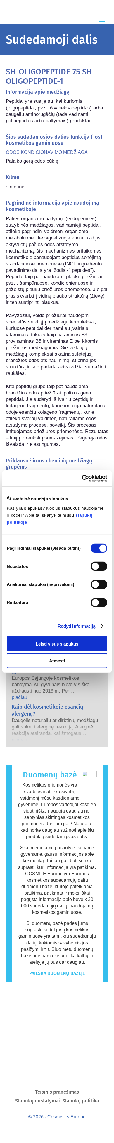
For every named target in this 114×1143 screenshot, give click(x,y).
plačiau (19, 697)
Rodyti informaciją (77, 626)
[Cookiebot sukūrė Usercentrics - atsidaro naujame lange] (82, 478)
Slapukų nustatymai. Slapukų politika (57, 1101)
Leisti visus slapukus (57, 643)
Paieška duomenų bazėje (57, 973)
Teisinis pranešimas (57, 1092)
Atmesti (57, 660)
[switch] (99, 566)
